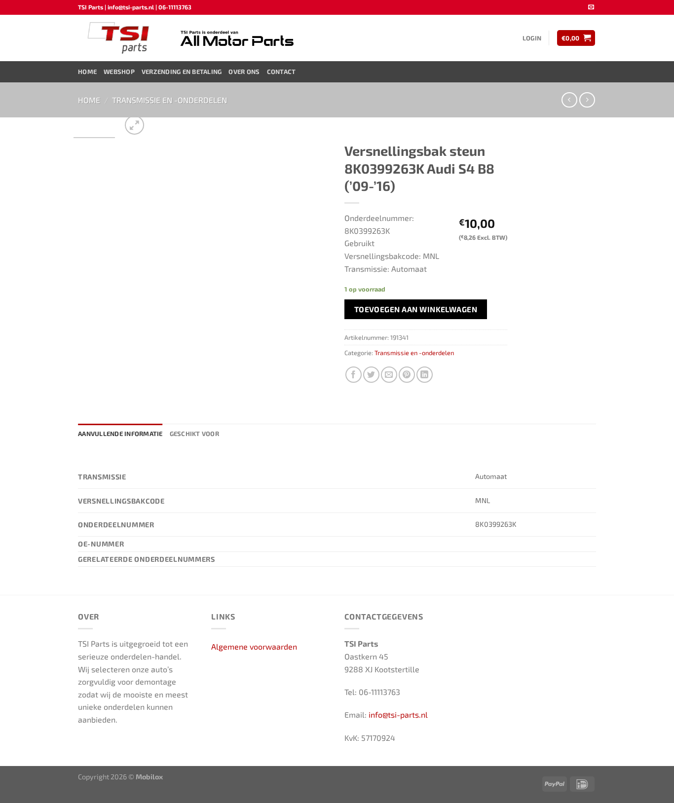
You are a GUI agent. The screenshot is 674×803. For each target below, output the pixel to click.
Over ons (244, 71)
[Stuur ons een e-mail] (591, 7)
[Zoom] (134, 125)
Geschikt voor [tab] (194, 434)
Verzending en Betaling (182, 71)
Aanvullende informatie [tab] (120, 434)
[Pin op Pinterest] (407, 374)
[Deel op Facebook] (353, 374)
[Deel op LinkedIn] (424, 374)
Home (87, 71)
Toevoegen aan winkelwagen (416, 309)
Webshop (119, 71)
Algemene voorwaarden (254, 646)
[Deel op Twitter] (371, 374)
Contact (281, 71)
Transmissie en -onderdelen (169, 100)
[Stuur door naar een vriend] (389, 374)
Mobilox (149, 776)
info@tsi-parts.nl (398, 714)
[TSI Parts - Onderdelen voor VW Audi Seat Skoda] (119, 38)
